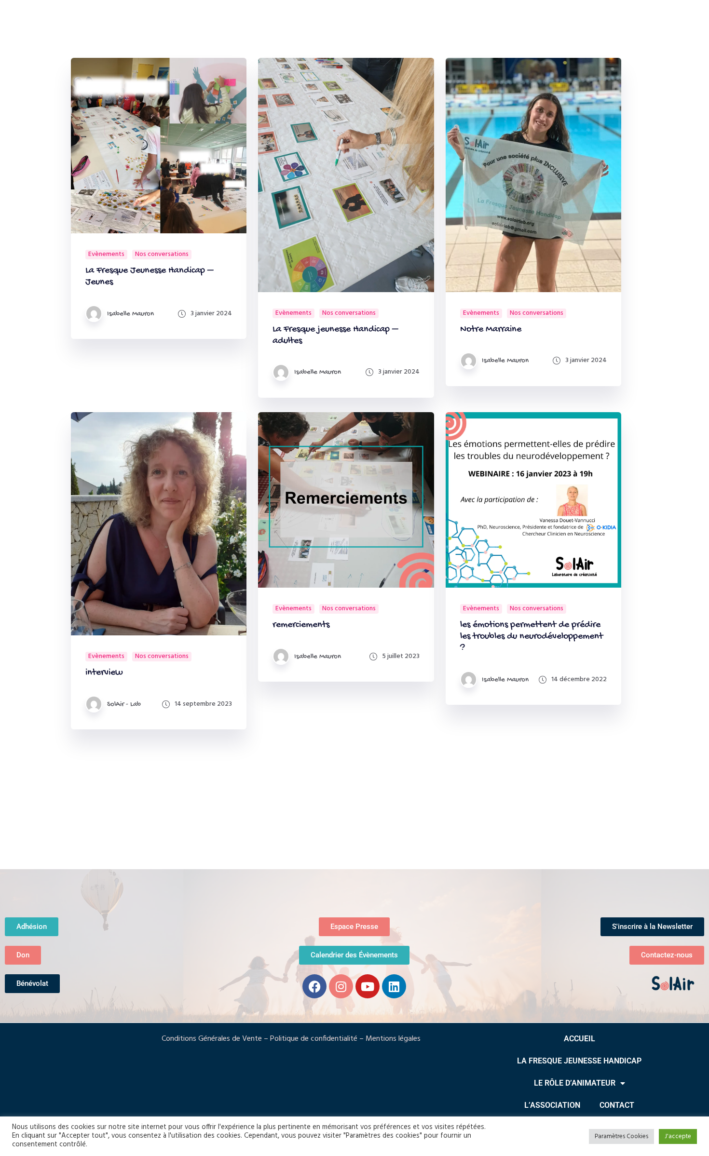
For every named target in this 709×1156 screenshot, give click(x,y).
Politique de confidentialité (313, 1039)
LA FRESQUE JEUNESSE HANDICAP (579, 1060)
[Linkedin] (394, 986)
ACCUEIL (579, 1038)
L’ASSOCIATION (552, 1105)
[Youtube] (367, 986)
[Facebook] (314, 986)
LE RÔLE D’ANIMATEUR (574, 1083)
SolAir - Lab (124, 704)
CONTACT (617, 1105)
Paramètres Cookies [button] (621, 1136)
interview (104, 672)
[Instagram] (341, 986)
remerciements (301, 625)
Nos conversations (162, 254)
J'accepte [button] (678, 1136)
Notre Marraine (490, 329)
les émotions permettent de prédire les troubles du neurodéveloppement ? (531, 636)
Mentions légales (393, 1039)
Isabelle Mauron (130, 313)
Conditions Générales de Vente (212, 1039)
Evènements (106, 254)
